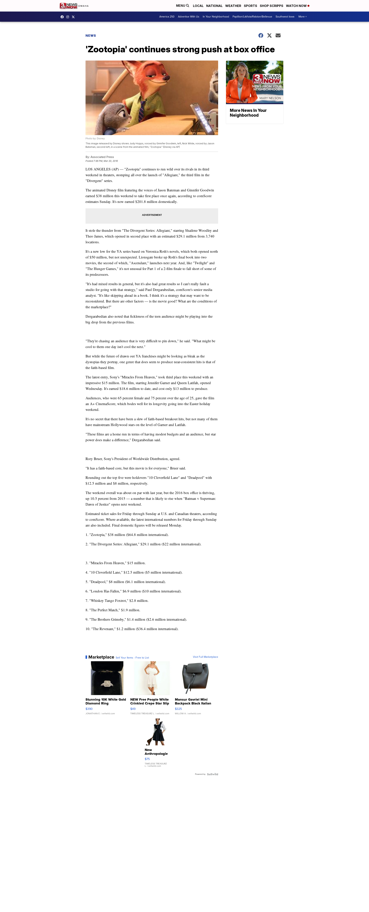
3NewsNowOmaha (74, 16)
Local (198, 6)
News (91, 35)
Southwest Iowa (285, 17)
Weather (233, 6)
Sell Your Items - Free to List (132, 657)
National (214, 6)
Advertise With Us (188, 17)
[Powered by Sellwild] (212, 774)
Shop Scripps (271, 6)
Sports (250, 6)
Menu (181, 5)
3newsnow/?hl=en (68, 16)
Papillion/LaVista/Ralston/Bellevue (252, 17)
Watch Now (297, 6)
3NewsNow (63, 16)
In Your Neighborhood (216, 17)
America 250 (167, 17)
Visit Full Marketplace (205, 657)
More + (302, 17)
